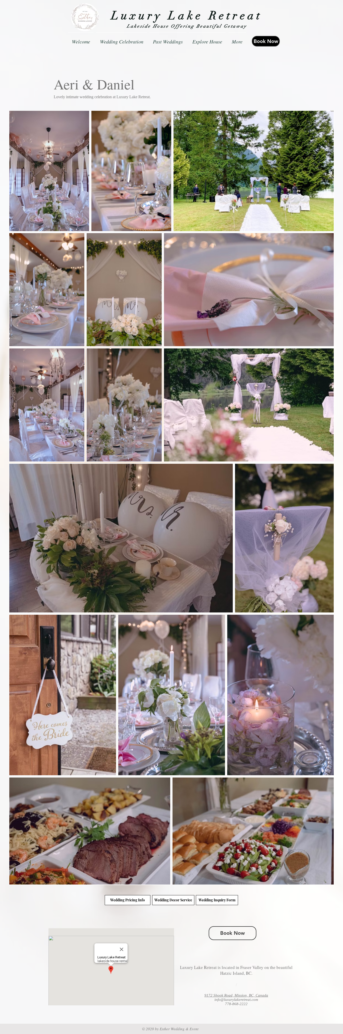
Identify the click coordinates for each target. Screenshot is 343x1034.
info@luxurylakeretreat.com (236, 1000)
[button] (168, 39)
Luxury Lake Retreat (187, 16)
